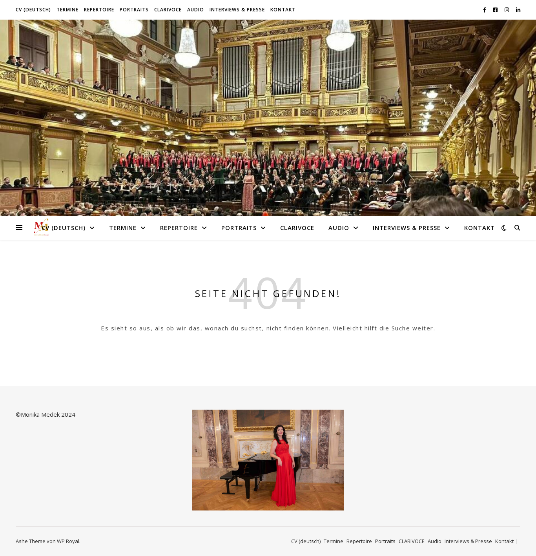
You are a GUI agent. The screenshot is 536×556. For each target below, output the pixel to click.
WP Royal (68, 541)
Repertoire (99, 9)
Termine (67, 9)
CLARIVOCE (168, 9)
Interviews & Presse (237, 9)
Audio (195, 9)
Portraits (134, 9)
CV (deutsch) (33, 9)
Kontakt (282, 9)
